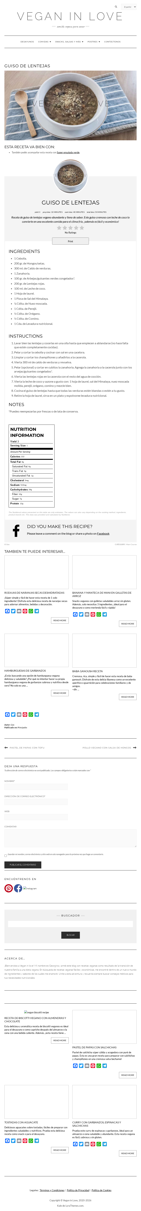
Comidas (43, 42)
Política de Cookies (101, 1190)
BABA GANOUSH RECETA (87, 671)
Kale (59, 1205)
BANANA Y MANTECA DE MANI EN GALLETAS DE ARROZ (101, 594)
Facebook (103, 533)
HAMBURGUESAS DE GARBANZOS (25, 670)
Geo (13, 725)
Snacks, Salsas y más (68, 42)
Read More (59, 620)
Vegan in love (70, 16)
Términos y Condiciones (52, 1190)
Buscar (71, 935)
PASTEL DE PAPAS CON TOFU (27, 747)
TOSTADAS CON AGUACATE (21, 1122)
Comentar (10, 826)
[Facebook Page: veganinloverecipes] (18, 530)
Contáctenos (112, 42)
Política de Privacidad (78, 1190)
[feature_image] (36, 571)
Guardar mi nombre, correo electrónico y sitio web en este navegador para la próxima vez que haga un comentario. (56, 854)
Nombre (9, 781)
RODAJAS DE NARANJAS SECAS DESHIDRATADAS (34, 592)
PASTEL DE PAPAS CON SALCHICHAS (94, 1047)
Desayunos (27, 42)
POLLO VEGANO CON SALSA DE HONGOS (107, 747)
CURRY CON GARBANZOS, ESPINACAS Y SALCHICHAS (96, 1124)
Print (70, 241)
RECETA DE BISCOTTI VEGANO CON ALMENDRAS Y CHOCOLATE (35, 1019)
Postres (93, 42)
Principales (22, 727)
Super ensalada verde (68, 152)
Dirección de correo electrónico (24, 796)
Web (6, 811)
